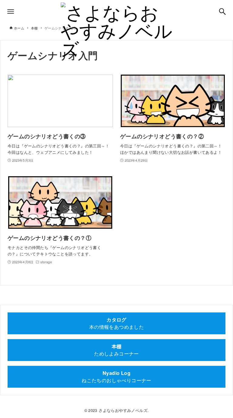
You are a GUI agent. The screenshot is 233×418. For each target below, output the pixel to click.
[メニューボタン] (11, 11)
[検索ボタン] (222, 11)
